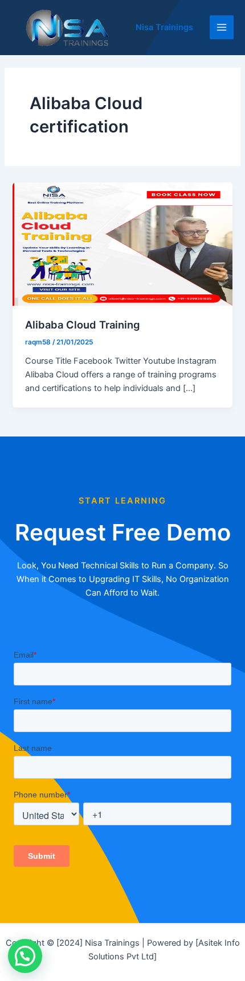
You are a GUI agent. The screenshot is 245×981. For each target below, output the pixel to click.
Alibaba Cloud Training (82, 324)
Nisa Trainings (164, 27)
